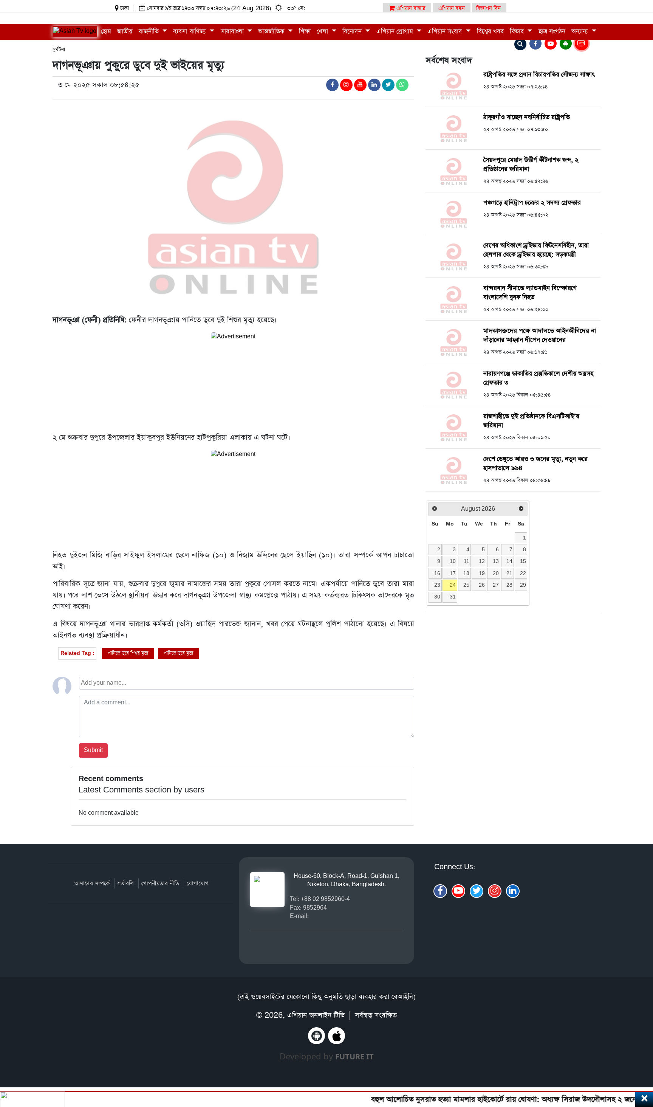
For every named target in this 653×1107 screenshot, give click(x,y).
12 (482, 561)
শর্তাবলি (125, 883)
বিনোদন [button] (353, 31)
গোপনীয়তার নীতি (160, 883)
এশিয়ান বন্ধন (451, 8)
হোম (106, 31)
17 (453, 573)
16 (437, 573)
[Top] (636, 1055)
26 (482, 585)
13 (496, 561)
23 (437, 585)
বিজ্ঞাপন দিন (488, 8)
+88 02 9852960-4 (325, 899)
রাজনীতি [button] (150, 31)
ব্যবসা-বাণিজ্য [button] (190, 31)
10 (453, 561)
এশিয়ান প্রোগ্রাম (395, 31)
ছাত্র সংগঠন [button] (551, 31)
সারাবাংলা (233, 31)
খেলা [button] (323, 31)
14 (509, 561)
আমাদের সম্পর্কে (92, 883)
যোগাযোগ (198, 883)
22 (523, 573)
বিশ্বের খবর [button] (490, 31)
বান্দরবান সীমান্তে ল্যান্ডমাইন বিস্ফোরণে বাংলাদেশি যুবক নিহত (530, 293)
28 (509, 585)
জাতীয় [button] (124, 31)
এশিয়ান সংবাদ (445, 31)
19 (482, 573)
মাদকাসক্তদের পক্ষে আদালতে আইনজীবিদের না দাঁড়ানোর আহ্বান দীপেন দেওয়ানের (539, 335)
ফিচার (518, 31)
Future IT (354, 1056)
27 (496, 585)
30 (437, 597)
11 (466, 561)
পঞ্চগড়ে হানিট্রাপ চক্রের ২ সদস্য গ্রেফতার (532, 202)
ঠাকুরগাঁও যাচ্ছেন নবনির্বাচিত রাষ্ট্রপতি (526, 117)
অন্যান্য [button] (580, 31)
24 (453, 585)
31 (453, 597)
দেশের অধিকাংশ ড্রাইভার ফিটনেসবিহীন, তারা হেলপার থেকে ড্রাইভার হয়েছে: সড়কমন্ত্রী (536, 250)
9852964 (315, 907)
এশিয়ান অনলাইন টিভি (316, 1015)
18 (466, 573)
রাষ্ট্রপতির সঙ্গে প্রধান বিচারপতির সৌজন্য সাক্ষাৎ (538, 74)
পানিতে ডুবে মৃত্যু (178, 653)
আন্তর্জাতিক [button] (272, 31)
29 (523, 585)
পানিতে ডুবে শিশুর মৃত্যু (128, 653)
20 (496, 573)
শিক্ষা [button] (305, 31)
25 (466, 585)
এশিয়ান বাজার (410, 8)
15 (523, 561)
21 (509, 573)
